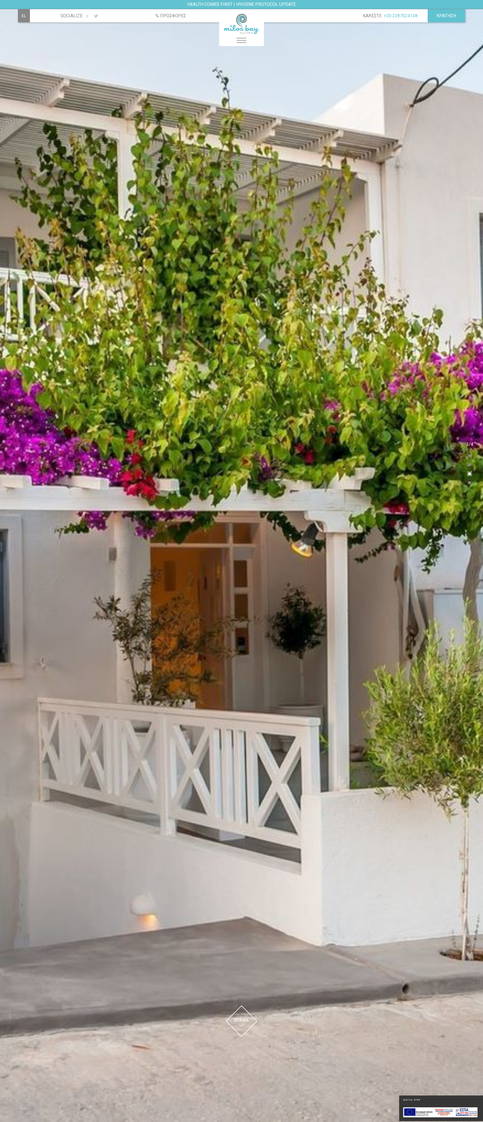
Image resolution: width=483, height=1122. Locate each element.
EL (24, 16)
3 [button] (470, 473)
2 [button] (470, 464)
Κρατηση (446, 15)
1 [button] (470, 455)
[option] (241, 561)
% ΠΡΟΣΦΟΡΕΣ (170, 16)
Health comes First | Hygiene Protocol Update (241, 4)
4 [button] (470, 482)
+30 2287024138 (401, 15)
